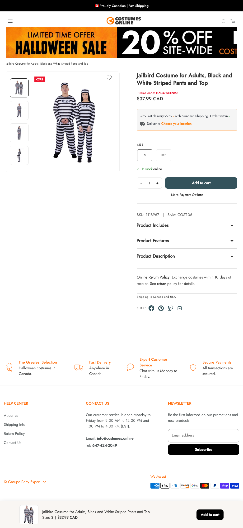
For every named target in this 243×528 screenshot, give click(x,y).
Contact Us (12, 442)
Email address (183, 435)
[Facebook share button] (151, 308)
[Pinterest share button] (161, 308)
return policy (167, 283)
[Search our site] (223, 21)
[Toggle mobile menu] (10, 21)
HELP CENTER (16, 403)
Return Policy (14, 433)
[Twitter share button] (171, 308)
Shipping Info (14, 424)
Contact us (97, 403)
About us (11, 415)
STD (163, 155)
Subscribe (204, 449)
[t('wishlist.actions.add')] (109, 78)
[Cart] (233, 21)
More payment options (187, 194)
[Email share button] (180, 308)
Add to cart (201, 183)
